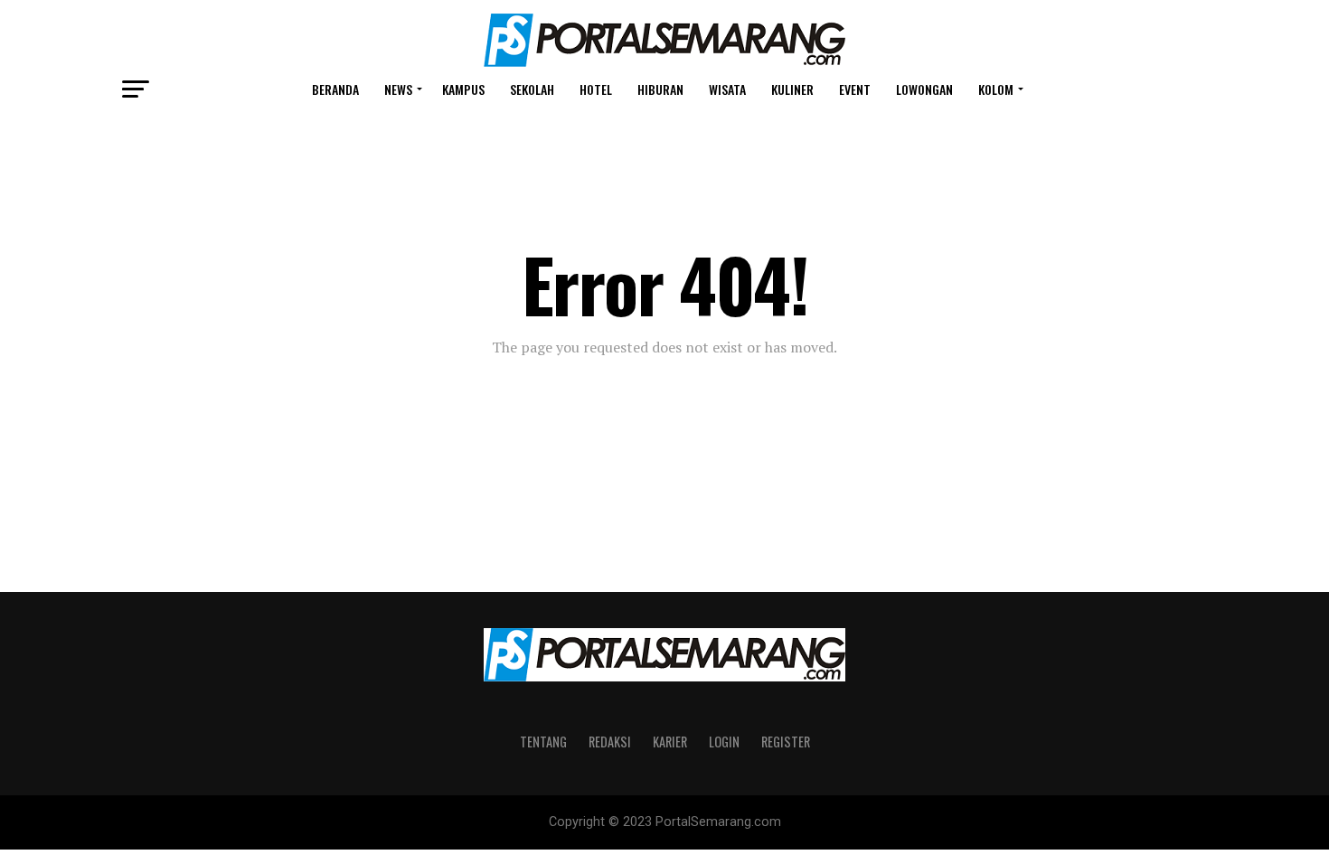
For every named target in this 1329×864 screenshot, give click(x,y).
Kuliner (792, 89)
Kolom (995, 89)
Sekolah (532, 89)
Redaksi (610, 741)
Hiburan (660, 89)
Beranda (335, 89)
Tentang (543, 741)
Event (855, 89)
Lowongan (924, 89)
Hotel (596, 89)
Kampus (463, 89)
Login (724, 741)
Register (785, 741)
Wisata (727, 89)
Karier (670, 741)
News (398, 89)
